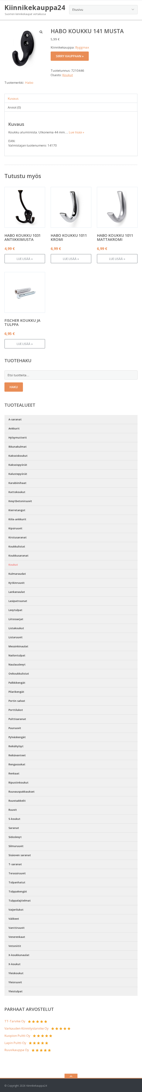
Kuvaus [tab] (13, 98)
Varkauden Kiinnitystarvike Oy (26, 1028)
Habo (29, 82)
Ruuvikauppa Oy (16, 1050)
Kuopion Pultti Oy (17, 1035)
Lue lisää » (76, 132)
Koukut (67, 75)
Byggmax (82, 47)
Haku (14, 387)
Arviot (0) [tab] (14, 107)
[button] (41, 32)
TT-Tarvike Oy (14, 1021)
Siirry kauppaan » (70, 56)
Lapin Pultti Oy (15, 1043)
